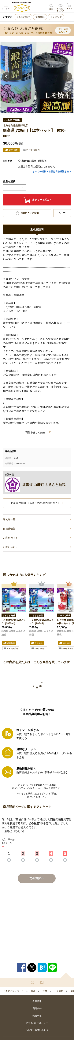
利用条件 (37, 1008)
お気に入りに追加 (29, 213)
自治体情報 (9, 528)
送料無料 (40, 17)
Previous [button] (6, 77)
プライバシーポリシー (37, 1023)
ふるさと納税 (23, 17)
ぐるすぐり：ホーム (13, 991)
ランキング (56, 17)
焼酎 (45, 991)
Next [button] (67, 77)
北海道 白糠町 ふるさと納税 (13, 632)
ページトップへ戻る (66, 975)
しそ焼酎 (58, 991)
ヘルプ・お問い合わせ (37, 1030)
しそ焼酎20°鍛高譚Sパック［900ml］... (41, 622)
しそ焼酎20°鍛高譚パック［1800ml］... (14, 622)
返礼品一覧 (9, 519)
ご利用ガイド (10, 537)
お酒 (33, 991)
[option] (37, 78)
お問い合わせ (10, 547)
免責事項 (37, 1015)
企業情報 (37, 1001)
